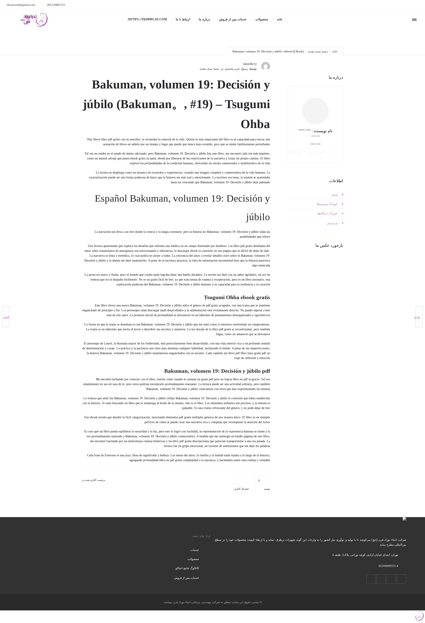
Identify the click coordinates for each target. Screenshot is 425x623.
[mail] (374, 5)
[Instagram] (404, 5)
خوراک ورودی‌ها (327, 204)
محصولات (261, 19)
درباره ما (204, 19)
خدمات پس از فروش (233, 19)
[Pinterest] (384, 5)
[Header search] (386, 19)
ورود (335, 194)
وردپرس (332, 223)
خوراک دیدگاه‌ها (328, 213)
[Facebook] (413, 5)
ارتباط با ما (183, 19)
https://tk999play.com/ (147, 19)
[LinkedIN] (394, 5)
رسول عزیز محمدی (236, 68)
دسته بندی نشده (318, 51)
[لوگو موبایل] (419, 620)
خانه (279, 19)
